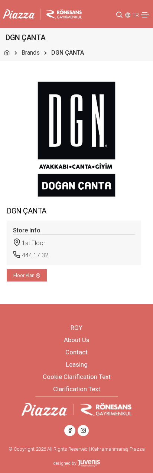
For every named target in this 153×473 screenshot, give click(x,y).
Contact (76, 352)
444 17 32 (35, 255)
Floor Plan (24, 275)
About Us (76, 340)
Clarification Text (76, 389)
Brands (31, 52)
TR (135, 15)
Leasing (77, 364)
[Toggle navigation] (145, 14)
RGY (76, 327)
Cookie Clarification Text (77, 376)
